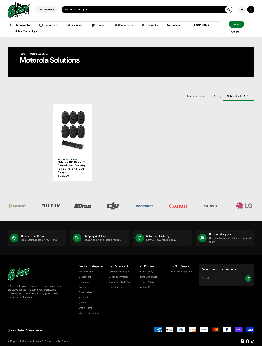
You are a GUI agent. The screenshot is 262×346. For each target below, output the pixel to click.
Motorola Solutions (67, 159)
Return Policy (146, 271)
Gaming (83, 302)
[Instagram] (242, 341)
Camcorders (85, 292)
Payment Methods (119, 271)
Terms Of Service (148, 276)
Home (22, 54)
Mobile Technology (89, 313)
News (236, 24)
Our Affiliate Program (180, 271)
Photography (86, 271)
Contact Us (145, 287)
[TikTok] (252, 341)
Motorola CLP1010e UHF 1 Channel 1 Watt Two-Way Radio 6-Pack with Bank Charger (72, 167)
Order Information (118, 276)
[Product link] (72, 142)
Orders (235, 31)
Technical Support (119, 287)
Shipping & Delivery (119, 282)
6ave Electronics (31, 341)
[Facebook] (247, 341)
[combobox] (147, 9)
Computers (85, 276)
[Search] (228, 9)
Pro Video (84, 282)
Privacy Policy (146, 282)
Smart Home (85, 307)
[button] (250, 9)
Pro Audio (84, 297)
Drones (82, 287)
